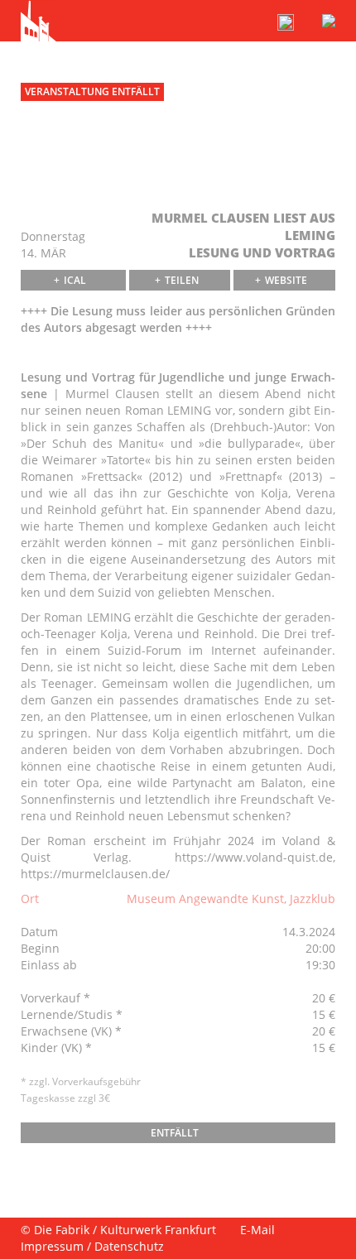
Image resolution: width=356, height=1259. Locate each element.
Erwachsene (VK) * (71, 1031)
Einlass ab (49, 965)
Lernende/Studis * (72, 1014)
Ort (30, 898)
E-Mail (257, 1229)
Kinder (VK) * (56, 1047)
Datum (39, 931)
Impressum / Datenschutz (92, 1246)
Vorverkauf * (55, 998)
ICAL (75, 280)
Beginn (40, 948)
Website (286, 280)
